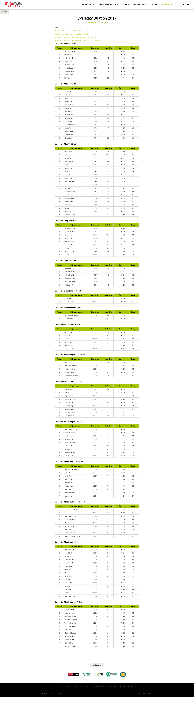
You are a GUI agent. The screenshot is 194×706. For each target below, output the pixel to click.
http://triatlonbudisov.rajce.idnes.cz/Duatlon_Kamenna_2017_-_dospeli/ (77, 40)
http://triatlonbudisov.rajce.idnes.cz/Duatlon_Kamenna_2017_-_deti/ (76, 37)
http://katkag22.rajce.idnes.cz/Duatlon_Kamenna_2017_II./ (73, 34)
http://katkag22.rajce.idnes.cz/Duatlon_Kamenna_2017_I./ (73, 31)
